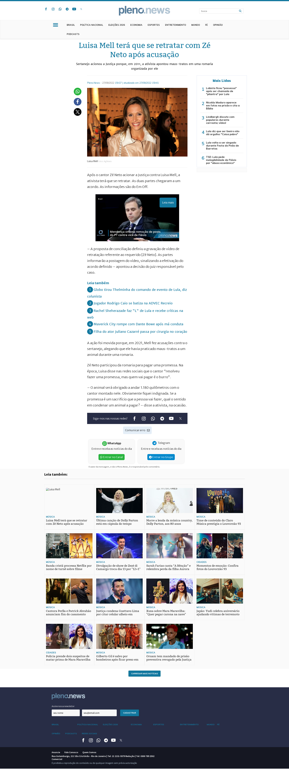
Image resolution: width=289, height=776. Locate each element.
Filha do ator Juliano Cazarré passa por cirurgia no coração (140, 331)
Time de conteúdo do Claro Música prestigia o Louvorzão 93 (219, 522)
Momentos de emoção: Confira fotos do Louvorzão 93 (217, 567)
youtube (74, 9)
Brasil (71, 25)
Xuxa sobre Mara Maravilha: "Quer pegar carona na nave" (166, 612)
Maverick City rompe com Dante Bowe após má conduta (138, 324)
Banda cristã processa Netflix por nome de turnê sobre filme (69, 567)
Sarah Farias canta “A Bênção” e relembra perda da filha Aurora (168, 567)
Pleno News (144, 11)
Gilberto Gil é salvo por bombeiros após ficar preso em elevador (117, 660)
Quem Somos (89, 752)
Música (50, 516)
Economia (136, 25)
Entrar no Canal (113, 457)
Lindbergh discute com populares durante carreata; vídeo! (220, 119)
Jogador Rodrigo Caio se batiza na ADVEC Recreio (133, 303)
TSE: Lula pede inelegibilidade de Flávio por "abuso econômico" (221, 160)
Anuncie (56, 752)
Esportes (154, 25)
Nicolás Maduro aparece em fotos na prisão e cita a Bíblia (223, 105)
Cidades (202, 562)
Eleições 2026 (116, 25)
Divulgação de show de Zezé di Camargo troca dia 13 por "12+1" (118, 567)
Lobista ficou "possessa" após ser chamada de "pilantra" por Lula (221, 91)
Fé (206, 25)
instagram (53, 9)
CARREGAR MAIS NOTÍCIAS (144, 673)
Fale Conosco (71, 752)
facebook (46, 9)
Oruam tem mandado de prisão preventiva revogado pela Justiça (168, 658)
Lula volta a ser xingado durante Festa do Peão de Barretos (222, 145)
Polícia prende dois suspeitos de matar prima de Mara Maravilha (68, 658)
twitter (81, 9)
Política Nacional (91, 25)
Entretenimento (175, 25)
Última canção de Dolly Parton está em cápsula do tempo (117, 522)
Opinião (218, 25)
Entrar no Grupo (162, 457)
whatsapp (60, 9)
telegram (67, 9)
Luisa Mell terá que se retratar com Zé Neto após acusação (66, 522)
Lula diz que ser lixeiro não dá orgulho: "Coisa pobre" (222, 133)
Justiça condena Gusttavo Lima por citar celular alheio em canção (117, 614)
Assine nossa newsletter (63, 706)
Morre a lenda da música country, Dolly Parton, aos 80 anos (169, 522)
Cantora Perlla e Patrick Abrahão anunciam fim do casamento (68, 612)
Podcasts (73, 34)
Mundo (195, 25)
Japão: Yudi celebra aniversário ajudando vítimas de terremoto (218, 612)
